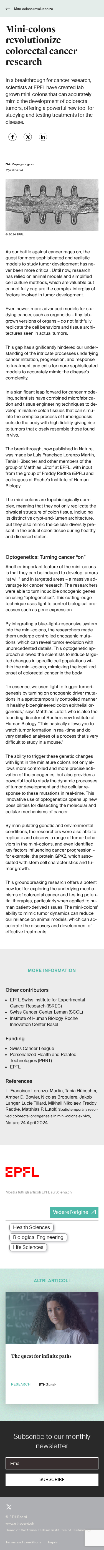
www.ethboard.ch (20, 1523)
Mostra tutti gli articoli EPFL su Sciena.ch (39, 1192)
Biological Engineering (38, 1237)
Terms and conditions (23, 1542)
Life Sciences (28, 1247)
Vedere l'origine (70, 1212)
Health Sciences (31, 1227)
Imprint (54, 1542)
